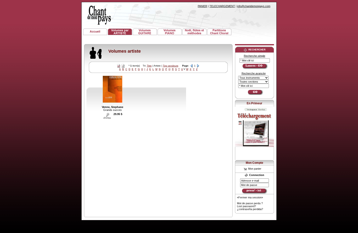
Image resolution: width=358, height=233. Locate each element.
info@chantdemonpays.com (253, 6)
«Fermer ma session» (250, 197)
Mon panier (254, 168)
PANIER (202, 6)
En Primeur (254, 103)
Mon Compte (254, 163)
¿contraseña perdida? (250, 209)
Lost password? (246, 206)
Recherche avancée (254, 73)
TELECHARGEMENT (222, 6)
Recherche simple (254, 55)
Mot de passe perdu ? (250, 203)
